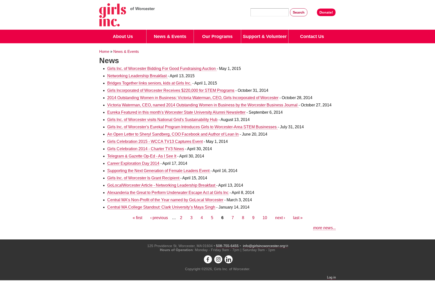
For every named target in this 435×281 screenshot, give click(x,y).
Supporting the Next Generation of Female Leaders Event (158, 171)
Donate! (326, 12)
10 (265, 218)
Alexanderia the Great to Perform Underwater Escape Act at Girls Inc (168, 192)
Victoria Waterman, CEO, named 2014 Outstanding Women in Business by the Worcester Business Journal (203, 105)
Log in (331, 277)
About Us (123, 36)
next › (280, 218)
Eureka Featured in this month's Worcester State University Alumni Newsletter (176, 112)
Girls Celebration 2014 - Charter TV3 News (145, 149)
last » (298, 218)
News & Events (170, 36)
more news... (324, 228)
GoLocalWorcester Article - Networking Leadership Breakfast (161, 185)
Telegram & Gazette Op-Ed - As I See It (141, 156)
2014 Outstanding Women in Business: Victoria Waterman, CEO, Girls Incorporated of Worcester (192, 98)
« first (137, 218)
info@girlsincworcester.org (264, 246)
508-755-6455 (227, 246)
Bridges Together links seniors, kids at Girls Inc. (149, 83)
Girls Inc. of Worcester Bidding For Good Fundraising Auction (162, 68)
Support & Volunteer (265, 36)
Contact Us (312, 36)
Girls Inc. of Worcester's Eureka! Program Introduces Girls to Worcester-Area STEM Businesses (192, 127)
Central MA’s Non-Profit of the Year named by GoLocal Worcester (165, 200)
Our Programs (217, 36)
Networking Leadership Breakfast (137, 76)
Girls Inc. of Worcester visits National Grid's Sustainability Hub (162, 119)
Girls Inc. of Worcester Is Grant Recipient (143, 178)
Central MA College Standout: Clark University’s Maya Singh (161, 207)
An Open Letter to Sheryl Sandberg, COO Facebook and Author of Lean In (173, 134)
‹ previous (159, 218)
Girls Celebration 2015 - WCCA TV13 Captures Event (155, 141)
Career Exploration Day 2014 (133, 163)
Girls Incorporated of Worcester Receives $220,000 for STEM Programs (170, 90)
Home (104, 52)
